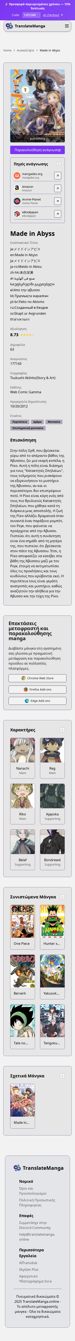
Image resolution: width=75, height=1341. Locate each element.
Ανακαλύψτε (25, 50)
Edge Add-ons (40, 701)
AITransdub (28, 1263)
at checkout (51, 15)
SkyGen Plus (29, 1269)
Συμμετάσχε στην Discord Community (35, 1225)
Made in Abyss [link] (50, 50)
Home (7, 50)
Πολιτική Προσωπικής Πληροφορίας (37, 1202)
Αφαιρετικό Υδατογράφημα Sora (35, 1279)
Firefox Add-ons (40, 689)
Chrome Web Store (40, 678)
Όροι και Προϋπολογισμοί (33, 1191)
